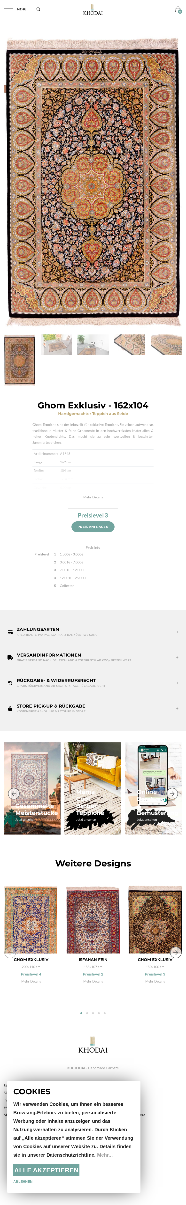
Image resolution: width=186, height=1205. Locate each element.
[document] (73, 1137)
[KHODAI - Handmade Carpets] (93, 9)
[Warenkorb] (176, 9)
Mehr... (105, 1155)
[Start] (93, 1044)
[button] (93, 632)
